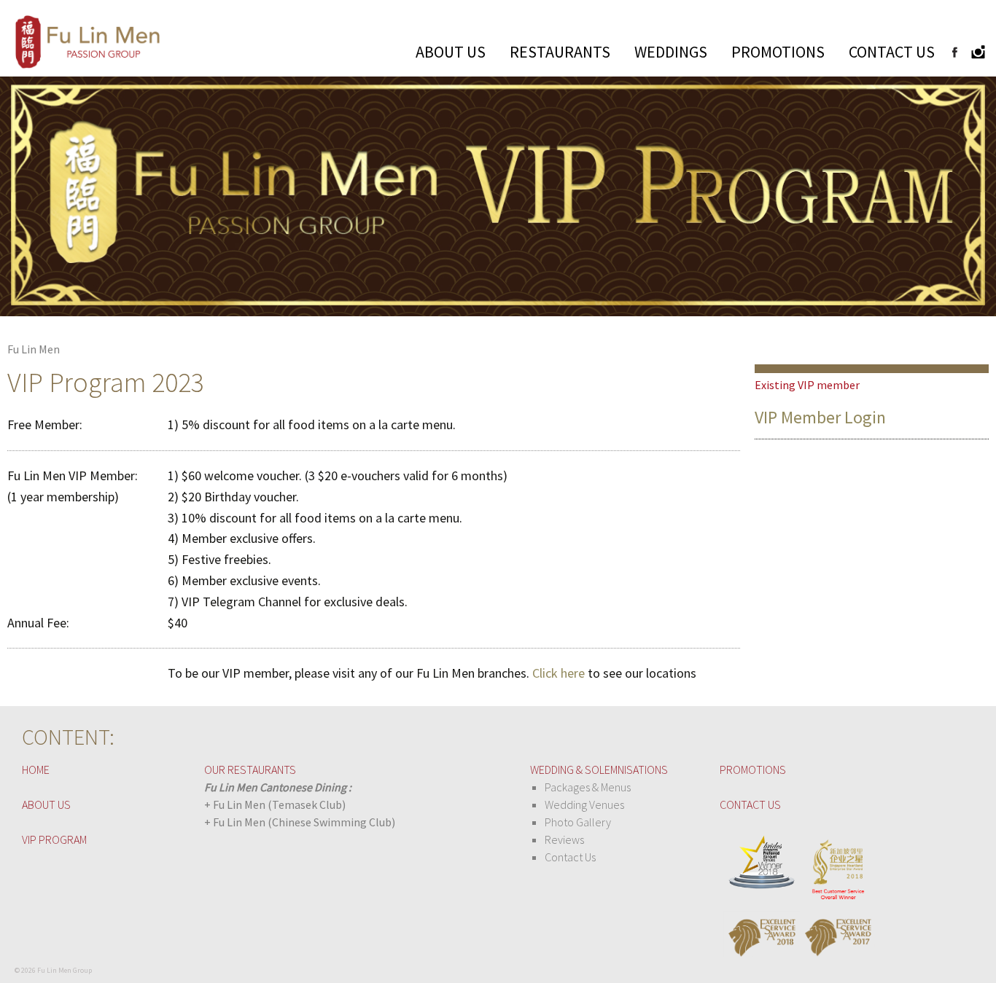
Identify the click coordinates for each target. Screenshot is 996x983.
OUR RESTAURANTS (250, 769)
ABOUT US (451, 52)
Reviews (564, 839)
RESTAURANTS (560, 52)
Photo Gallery (578, 822)
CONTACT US (892, 52)
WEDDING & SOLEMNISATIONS (599, 769)
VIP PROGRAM (54, 839)
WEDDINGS (670, 52)
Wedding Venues (584, 804)
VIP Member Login (820, 417)
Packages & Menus (588, 787)
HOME (36, 769)
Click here (558, 673)
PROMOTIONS (778, 52)
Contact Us (570, 857)
